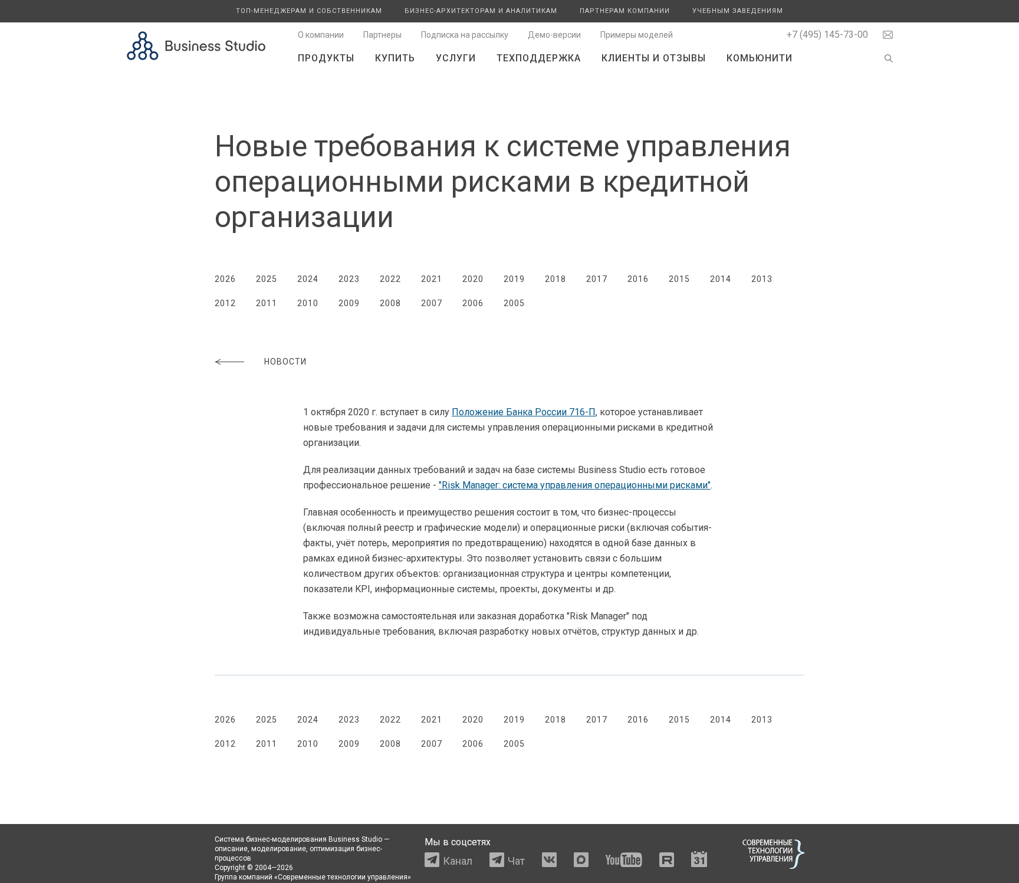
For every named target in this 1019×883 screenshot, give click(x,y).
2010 (307, 303)
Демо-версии (554, 35)
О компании (321, 35)
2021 (431, 279)
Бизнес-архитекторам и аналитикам (481, 11)
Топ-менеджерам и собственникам (309, 11)
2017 (596, 279)
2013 (762, 279)
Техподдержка (539, 58)
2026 (225, 279)
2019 (514, 279)
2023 (349, 279)
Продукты (326, 58)
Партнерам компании (625, 11)
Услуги (456, 58)
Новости (285, 361)
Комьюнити (760, 58)
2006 (473, 303)
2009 (349, 303)
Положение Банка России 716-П (524, 412)
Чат (516, 861)
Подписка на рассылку (464, 35)
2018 (555, 279)
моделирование (278, 849)
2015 (679, 279)
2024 (307, 279)
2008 (390, 303)
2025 (266, 279)
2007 (431, 303)
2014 (720, 279)
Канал (457, 861)
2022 (390, 279)
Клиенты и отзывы (653, 58)
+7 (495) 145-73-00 (827, 34)
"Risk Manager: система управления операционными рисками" (575, 485)
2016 (638, 279)
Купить (395, 58)
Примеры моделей (636, 35)
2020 (473, 279)
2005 (514, 303)
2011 (266, 303)
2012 (225, 303)
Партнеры (382, 35)
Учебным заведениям (737, 11)
